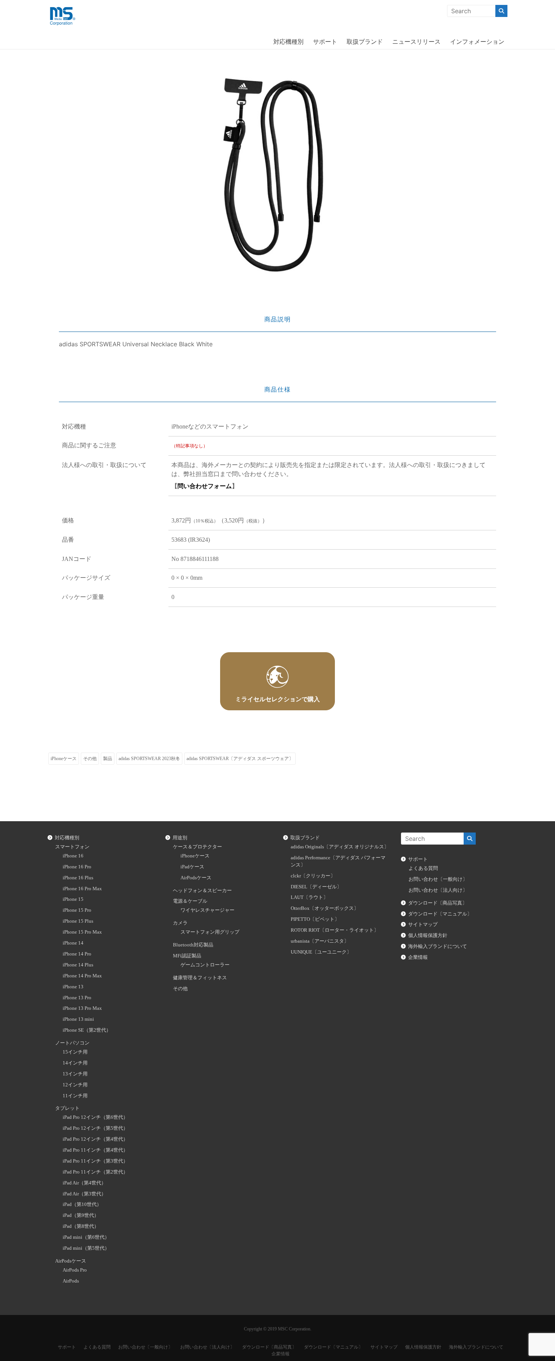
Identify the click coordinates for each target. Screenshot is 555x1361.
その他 (90, 758)
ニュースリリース (416, 41)
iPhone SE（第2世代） (87, 1030)
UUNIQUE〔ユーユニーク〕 (321, 952)
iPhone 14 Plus (78, 965)
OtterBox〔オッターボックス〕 (325, 908)
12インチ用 (75, 1085)
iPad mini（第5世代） (86, 1248)
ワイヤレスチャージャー (207, 910)
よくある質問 (423, 868)
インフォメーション (477, 41)
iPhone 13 (73, 986)
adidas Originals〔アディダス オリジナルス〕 (340, 846)
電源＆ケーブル (190, 901)
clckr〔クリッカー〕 (313, 876)
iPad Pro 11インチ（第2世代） (95, 1172)
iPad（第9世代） (81, 1215)
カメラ (180, 923)
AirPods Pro (75, 1270)
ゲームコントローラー (205, 965)
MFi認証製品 (187, 956)
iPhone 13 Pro (77, 997)
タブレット (67, 1108)
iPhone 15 (73, 899)
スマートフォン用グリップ (209, 932)
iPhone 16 (73, 856)
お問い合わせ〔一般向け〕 (438, 879)
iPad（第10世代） (82, 1204)
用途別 (180, 837)
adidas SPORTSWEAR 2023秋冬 (149, 758)
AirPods (71, 1281)
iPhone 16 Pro (77, 866)
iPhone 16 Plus (78, 877)
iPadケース (192, 866)
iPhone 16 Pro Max (82, 888)
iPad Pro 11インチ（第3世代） (95, 1161)
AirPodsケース (70, 1261)
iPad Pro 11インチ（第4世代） (95, 1150)
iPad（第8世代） (81, 1226)
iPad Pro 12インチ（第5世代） (95, 1128)
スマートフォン (72, 846)
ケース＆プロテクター (197, 846)
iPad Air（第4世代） (84, 1183)
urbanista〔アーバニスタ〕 (320, 941)
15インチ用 (75, 1052)
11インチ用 (75, 1095)
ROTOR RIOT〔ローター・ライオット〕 (335, 930)
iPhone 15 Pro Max (82, 932)
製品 (107, 758)
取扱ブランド (365, 41)
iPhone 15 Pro (77, 910)
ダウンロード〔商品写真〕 (437, 903)
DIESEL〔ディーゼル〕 (316, 886)
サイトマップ (423, 924)
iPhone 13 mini (78, 1019)
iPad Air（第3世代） (84, 1194)
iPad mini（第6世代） (86, 1237)
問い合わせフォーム (204, 486)
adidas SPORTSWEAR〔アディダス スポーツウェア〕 (240, 758)
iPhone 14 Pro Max (82, 976)
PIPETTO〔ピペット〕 (315, 919)
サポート (325, 41)
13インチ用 (75, 1074)
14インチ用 (75, 1063)
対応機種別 (288, 41)
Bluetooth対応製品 (193, 945)
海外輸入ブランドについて (437, 946)
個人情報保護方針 (427, 935)
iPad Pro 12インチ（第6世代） (95, 1117)
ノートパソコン (72, 1043)
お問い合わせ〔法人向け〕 (438, 890)
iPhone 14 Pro (77, 954)
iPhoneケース (64, 758)
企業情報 (418, 957)
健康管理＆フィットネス (200, 977)
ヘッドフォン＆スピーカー (202, 890)
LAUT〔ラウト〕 (309, 897)
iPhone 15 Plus (78, 921)
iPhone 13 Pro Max (82, 1008)
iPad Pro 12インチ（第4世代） (95, 1139)
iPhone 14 (73, 943)
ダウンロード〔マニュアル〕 (440, 914)
